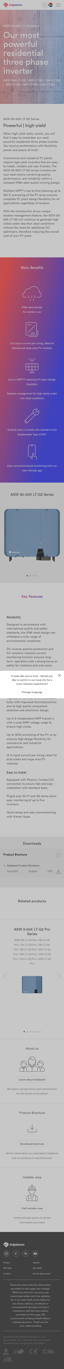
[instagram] (6, 1254)
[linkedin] (25, 1254)
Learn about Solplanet (32, 1079)
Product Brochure (15, 854)
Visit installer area (32, 1208)
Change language (32, 692)
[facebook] (16, 1254)
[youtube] (35, 1254)
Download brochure (32, 1143)
